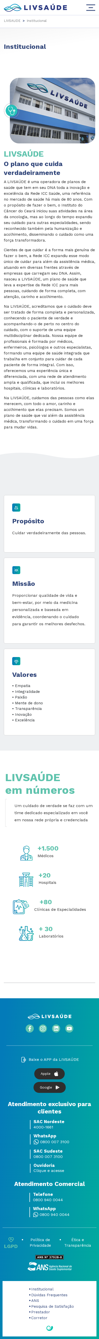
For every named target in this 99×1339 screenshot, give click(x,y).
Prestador (40, 1312)
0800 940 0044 (48, 1200)
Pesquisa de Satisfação (52, 1306)
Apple (46, 1074)
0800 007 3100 (54, 1142)
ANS (35, 1300)
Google (46, 1087)
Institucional (42, 1289)
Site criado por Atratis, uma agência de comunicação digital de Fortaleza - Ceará (49, 1328)
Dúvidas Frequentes (49, 1295)
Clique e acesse (49, 1171)
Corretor (39, 1318)
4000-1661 (43, 1127)
